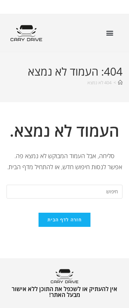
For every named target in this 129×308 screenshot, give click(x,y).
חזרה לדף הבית (64, 219)
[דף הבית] (120, 82)
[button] (109, 33)
